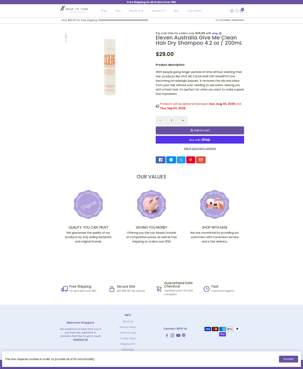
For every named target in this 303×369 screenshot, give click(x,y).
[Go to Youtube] (178, 336)
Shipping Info (128, 344)
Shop (104, 10)
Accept (288, 359)
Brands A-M (136, 10)
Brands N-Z (158, 10)
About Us (128, 321)
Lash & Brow (194, 10)
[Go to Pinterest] (190, 159)
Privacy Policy (128, 327)
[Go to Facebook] (161, 159)
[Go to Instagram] (172, 336)
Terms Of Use (128, 332)
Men (176, 10)
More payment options (200, 149)
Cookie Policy (128, 338)
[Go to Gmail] (201, 159)
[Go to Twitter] (181, 159)
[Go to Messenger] (171, 159)
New (118, 10)
